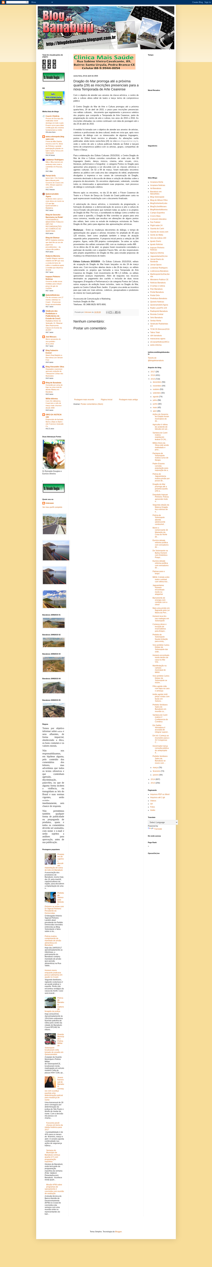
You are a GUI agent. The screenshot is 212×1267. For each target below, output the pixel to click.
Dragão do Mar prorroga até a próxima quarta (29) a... (160, 487)
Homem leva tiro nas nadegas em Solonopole (161, 618)
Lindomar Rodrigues (55, 160)
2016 (153, 375)
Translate (158, 829)
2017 (153, 372)
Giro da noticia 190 (158, 238)
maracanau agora (157, 339)
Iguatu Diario (155, 241)
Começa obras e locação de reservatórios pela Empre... (160, 627)
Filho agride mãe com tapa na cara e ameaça (161, 688)
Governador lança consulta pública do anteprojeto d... (161, 749)
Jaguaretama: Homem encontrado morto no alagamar (159, 589)
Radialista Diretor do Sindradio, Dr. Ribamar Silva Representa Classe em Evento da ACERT (54, 325)
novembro (157, 386)
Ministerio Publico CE (159, 279)
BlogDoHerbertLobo (158, 203)
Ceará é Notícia (52, 116)
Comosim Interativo (158, 219)
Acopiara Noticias (157, 185)
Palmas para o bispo (159, 572)
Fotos (152, 807)
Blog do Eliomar (53, 238)
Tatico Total (155, 332)
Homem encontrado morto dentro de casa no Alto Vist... (161, 658)
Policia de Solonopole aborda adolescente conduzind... (159, 519)
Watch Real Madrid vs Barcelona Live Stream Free (54, 357)
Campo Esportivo (157, 213)
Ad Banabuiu (155, 188)
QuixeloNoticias (53, 295)
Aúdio (152, 810)
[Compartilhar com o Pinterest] (119, 312)
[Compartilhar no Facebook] (116, 312)
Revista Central (156, 314)
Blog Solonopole (157, 197)
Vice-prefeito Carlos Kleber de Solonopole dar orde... (161, 648)
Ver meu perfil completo (52, 507)
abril (155, 411)
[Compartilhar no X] (113, 312)
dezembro (157, 382)
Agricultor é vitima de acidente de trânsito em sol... (161, 426)
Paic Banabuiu (156, 289)
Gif (151, 804)
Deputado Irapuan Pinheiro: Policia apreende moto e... (161, 498)
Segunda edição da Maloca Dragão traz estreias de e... (161, 508)
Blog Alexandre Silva (55, 367)
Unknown (49, 503)
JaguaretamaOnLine (159, 256)
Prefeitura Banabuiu (158, 298)
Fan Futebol (155, 222)
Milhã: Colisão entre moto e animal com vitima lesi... (161, 579)
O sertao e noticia (157, 286)
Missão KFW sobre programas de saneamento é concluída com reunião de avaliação (54, 1189)
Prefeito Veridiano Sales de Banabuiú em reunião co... (160, 708)
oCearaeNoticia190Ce (159, 342)
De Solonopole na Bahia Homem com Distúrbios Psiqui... (160, 554)
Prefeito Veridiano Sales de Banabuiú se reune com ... (160, 759)
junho (155, 404)
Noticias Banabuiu (158, 283)
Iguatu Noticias (156, 244)
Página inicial (106, 400)
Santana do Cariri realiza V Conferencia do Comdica (160, 718)
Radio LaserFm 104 (158, 308)
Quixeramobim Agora (159, 305)
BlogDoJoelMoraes (158, 206)
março (156, 767)
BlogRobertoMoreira (158, 210)
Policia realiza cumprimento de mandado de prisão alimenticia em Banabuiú (53, 940)
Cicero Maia (155, 216)
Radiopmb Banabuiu (159, 311)
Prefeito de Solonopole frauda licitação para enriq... (160, 638)
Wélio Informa (52, 399)
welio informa (156, 345)
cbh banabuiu (156, 335)
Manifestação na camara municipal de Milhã (160, 669)
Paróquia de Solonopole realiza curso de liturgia (160, 456)
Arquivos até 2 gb (157, 797)
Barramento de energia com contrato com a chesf (160, 601)
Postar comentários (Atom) (92, 404)
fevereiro (157, 771)
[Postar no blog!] (110, 312)
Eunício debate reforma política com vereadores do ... (161, 543)
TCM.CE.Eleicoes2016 (159, 329)
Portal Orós (51, 176)
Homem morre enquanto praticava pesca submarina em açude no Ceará (53, 973)
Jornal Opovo (156, 265)
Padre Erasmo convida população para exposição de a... (161, 467)
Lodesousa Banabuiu (159, 271)
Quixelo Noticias (157, 302)
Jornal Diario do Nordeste (157, 260)
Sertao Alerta (155, 321)
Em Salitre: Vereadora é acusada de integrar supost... (161, 728)
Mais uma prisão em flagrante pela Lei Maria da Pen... (161, 610)
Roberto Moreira (53, 256)
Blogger (118, 1232)
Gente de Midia (156, 235)
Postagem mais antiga (128, 400)
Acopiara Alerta (156, 182)
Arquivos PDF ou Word (159, 794)
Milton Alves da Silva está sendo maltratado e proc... (161, 446)
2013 (153, 783)
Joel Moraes (51, 337)
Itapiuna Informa (157, 253)
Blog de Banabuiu (53, 383)
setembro (157, 393)
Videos (153, 801)
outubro (156, 389)
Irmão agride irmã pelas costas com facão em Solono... (161, 697)
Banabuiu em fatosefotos (156, 193)
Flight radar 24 (156, 225)
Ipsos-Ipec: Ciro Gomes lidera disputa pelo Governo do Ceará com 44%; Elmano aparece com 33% (55, 182)
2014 (153, 779)
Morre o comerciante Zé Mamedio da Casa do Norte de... (160, 532)
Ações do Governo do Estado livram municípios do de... (161, 417)
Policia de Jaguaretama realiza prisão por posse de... (161, 477)
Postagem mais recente (84, 400)
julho (155, 400)
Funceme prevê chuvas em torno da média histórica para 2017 (54, 1126)
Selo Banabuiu (156, 317)
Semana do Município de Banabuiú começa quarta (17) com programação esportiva (52, 1156)
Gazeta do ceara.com (159, 232)
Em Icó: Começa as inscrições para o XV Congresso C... (161, 739)
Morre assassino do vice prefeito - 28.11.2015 (53, 341)
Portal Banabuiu (157, 292)
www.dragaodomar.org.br (127, 141)
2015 (153, 379)
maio (155, 407)
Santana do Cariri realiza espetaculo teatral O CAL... (160, 436)
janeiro (156, 775)
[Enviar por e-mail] (107, 312)
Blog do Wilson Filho (159, 200)
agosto (156, 397)
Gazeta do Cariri (157, 228)
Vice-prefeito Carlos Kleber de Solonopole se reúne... (161, 679)
